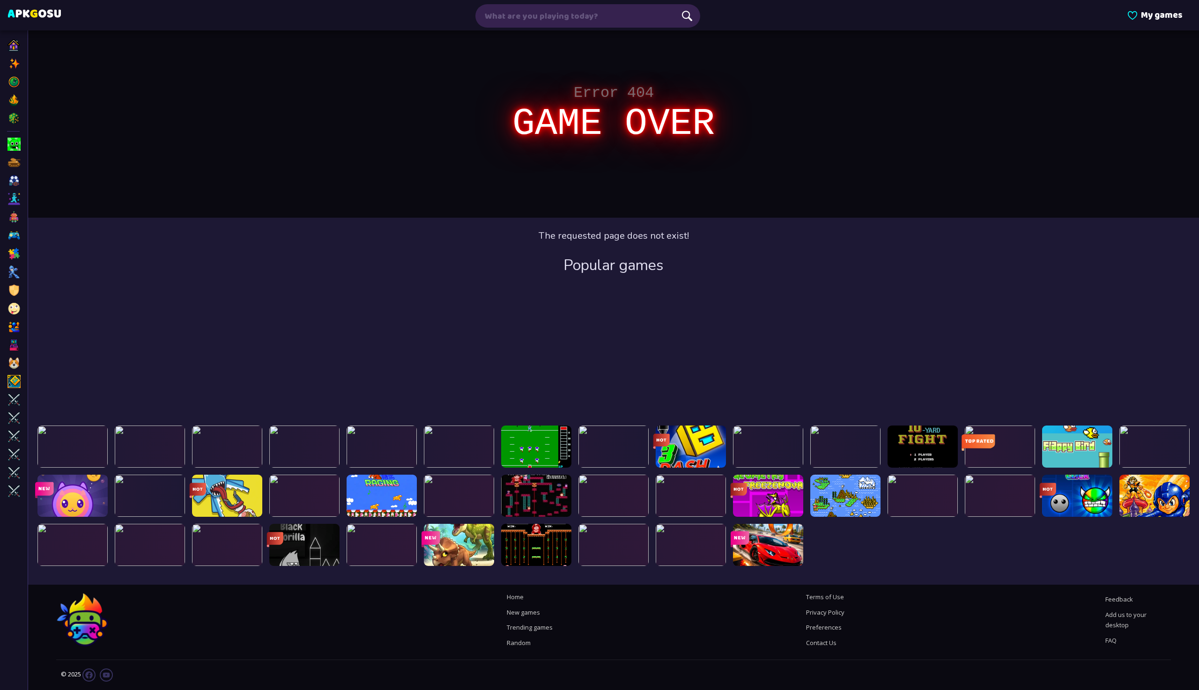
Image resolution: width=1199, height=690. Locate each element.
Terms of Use (825, 597)
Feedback (1119, 599)
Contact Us (821, 643)
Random (519, 643)
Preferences (824, 627)
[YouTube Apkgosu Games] (105, 674)
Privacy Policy (825, 612)
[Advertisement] (614, 350)
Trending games (530, 627)
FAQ (1111, 640)
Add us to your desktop (1126, 619)
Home (515, 597)
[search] (687, 16)
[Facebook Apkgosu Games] (89, 674)
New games (523, 612)
